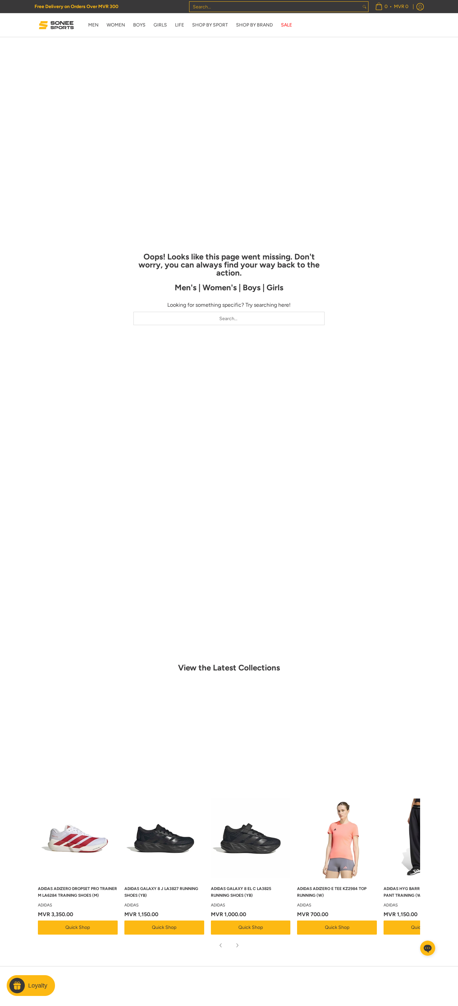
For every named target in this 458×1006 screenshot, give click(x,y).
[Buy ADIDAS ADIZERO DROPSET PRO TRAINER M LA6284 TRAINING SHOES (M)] (78, 838)
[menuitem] (391, 6)
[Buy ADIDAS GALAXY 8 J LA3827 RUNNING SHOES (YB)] (164, 838)
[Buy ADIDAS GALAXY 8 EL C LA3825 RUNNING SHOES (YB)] (251, 838)
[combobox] (275, 7)
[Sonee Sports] (56, 25)
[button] (427, 948)
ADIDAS (45, 905)
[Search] (364, 7)
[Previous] (221, 945)
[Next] (237, 945)
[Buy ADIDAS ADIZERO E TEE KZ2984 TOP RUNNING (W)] (337, 838)
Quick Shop (77, 927)
